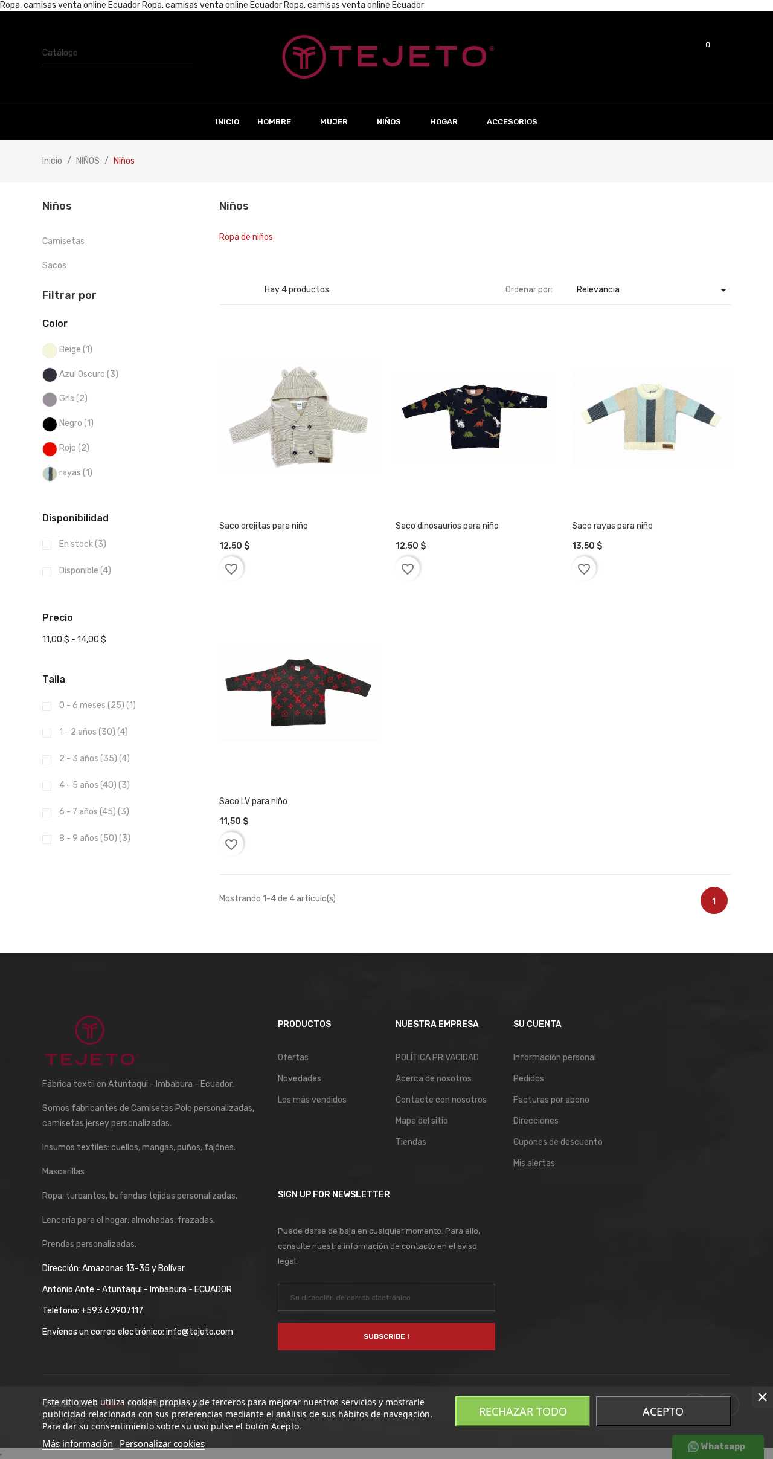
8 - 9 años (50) (94, 838)
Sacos (54, 265)
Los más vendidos (312, 1100)
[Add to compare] (315, 476)
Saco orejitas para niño (263, 526)
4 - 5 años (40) (94, 785)
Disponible (85, 570)
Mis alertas (534, 1163)
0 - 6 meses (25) (97, 705)
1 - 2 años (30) (93, 732)
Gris (73, 398)
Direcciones (536, 1121)
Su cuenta (537, 1024)
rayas (75, 473)
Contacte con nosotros (441, 1100)
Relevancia (654, 290)
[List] (244, 290)
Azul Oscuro (88, 374)
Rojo (74, 448)
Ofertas (293, 1057)
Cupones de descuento (558, 1142)
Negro (76, 423)
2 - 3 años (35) (94, 758)
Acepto (663, 1411)
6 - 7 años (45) (94, 812)
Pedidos (528, 1079)
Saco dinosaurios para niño (447, 526)
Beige (75, 349)
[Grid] (226, 290)
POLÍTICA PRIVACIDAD (437, 1057)
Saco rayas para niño (612, 526)
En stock (82, 544)
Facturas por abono (551, 1100)
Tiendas (411, 1142)
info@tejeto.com (199, 1332)
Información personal (554, 1057)
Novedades (299, 1079)
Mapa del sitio (422, 1121)
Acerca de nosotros (434, 1079)
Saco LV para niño (253, 801)
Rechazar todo (523, 1411)
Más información (77, 1443)
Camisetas (63, 241)
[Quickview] (281, 476)
